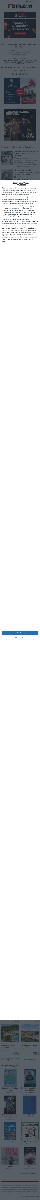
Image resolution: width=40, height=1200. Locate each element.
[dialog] (20, 600)
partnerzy (12, 208)
